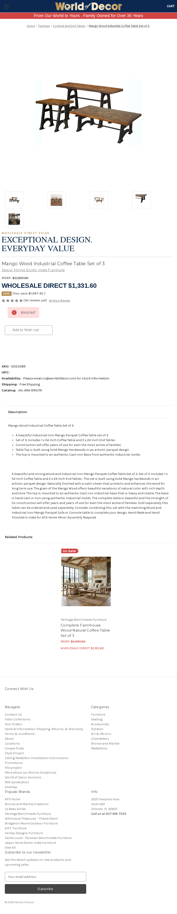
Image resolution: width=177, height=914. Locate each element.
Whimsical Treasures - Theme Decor (31, 819)
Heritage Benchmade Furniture (28, 814)
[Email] (15, 348)
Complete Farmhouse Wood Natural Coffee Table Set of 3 (85, 630)
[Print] (23, 348)
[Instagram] (7, 699)
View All (10, 848)
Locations (12, 743)
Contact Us (13, 714)
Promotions (14, 763)
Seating (96, 719)
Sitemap (11, 787)
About (9, 739)
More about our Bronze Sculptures (30, 772)
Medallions (99, 748)
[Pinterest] (46, 348)
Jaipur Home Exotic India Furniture (30, 843)
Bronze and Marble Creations (27, 804)
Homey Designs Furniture (24, 833)
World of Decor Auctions (23, 777)
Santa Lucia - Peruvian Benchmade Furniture (38, 838)
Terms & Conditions (20, 734)
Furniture (98, 714)
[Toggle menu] (6, 6)
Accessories (100, 724)
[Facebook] (7, 348)
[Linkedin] (38, 348)
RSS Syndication (17, 782)
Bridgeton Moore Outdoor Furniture (31, 823)
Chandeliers (100, 739)
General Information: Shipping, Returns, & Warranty (44, 729)
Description (17, 412)
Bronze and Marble (105, 743)
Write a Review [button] (59, 301)
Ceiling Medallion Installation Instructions (36, 758)
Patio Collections (17, 719)
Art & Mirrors (101, 734)
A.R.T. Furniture (16, 828)
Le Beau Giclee (15, 809)
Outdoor (97, 729)
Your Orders (13, 724)
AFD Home (12, 799)
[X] (30, 348)
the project (13, 768)
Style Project (14, 753)
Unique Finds (14, 748)
